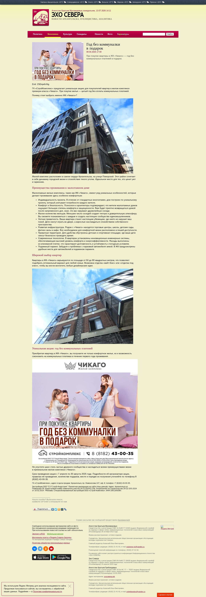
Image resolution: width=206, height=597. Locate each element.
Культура (67, 34)
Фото (110, 34)
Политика (37, 34)
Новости (99, 34)
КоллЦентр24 (124, 520)
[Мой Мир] (62, 508)
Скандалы (82, 34)
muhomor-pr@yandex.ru (135, 547)
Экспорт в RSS (38, 534)
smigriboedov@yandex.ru (135, 591)
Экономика (52, 34)
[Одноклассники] (59, 508)
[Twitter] (55, 508)
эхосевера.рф (109, 576)
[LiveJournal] (65, 508)
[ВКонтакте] (52, 508)
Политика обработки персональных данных (51, 543)
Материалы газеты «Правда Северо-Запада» (51, 537)
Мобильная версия (55, 534)
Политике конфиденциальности (47, 591)
